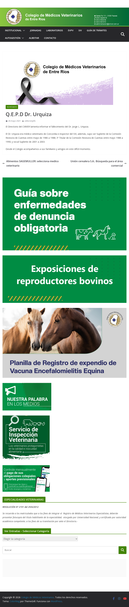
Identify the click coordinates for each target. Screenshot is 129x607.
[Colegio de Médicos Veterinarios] (64, 10)
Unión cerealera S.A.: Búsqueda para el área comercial (96, 163)
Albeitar (34, 37)
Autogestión (12, 37)
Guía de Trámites (97, 30)
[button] (23, 30)
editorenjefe (30, 121)
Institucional (13, 30)
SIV (80, 30)
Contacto (50, 37)
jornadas (35, 30)
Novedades (12, 107)
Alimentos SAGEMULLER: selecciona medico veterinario (32, 163)
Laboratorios (54, 30)
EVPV (70, 30)
